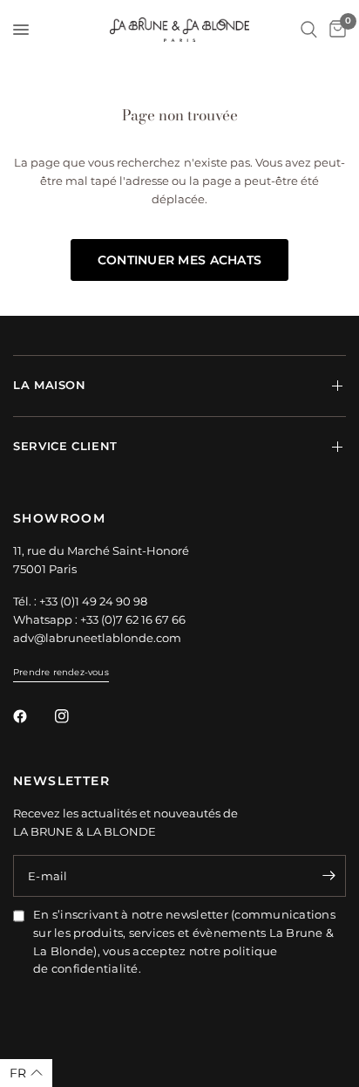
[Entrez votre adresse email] (328, 876)
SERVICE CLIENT (65, 446)
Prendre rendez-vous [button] (61, 672)
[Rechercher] (309, 29)
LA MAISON (49, 385)
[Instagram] (74, 716)
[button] (26, 1073)
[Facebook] (32, 716)
